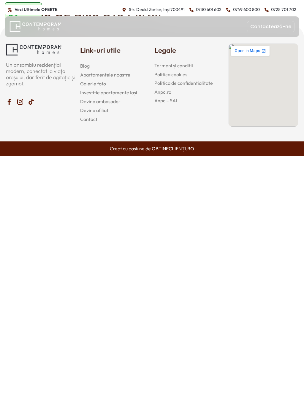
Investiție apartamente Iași (108, 92)
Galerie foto (93, 84)
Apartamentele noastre (105, 75)
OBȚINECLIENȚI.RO (173, 149)
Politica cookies (170, 74)
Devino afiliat (94, 110)
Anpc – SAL (166, 100)
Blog (85, 66)
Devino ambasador (100, 101)
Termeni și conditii (173, 65)
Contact (88, 119)
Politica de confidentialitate (183, 83)
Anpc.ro (162, 92)
